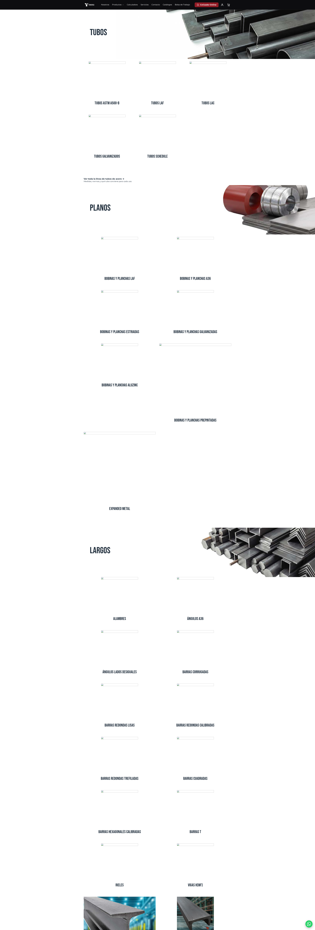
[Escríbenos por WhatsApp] (309, 924)
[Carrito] (228, 5)
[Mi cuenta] (222, 5)
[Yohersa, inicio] (89, 4)
